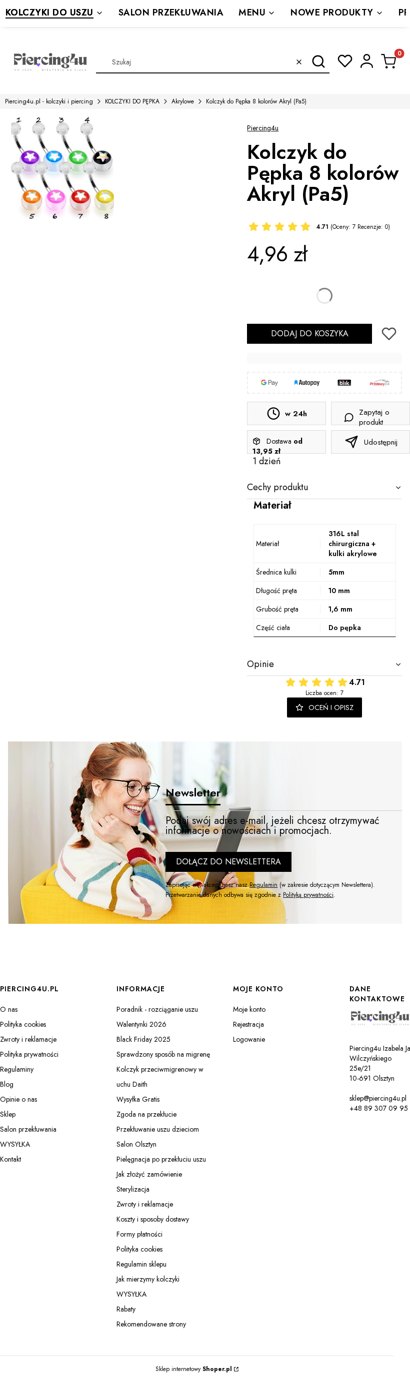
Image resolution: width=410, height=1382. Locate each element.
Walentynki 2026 (141, 1024)
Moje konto (249, 1009)
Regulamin (264, 884)
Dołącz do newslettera (228, 861)
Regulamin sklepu (141, 1264)
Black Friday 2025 (143, 1039)
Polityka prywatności (29, 1054)
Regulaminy (17, 1069)
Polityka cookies (23, 1024)
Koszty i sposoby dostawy (152, 1219)
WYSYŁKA (15, 1144)
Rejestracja (248, 1024)
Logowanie (249, 1039)
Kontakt (10, 1159)
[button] (318, 61)
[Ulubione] (345, 60)
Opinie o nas (18, 1099)
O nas (9, 1009)
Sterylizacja (133, 1189)
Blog (7, 1084)
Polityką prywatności (308, 894)
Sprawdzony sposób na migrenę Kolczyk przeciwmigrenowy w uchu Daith (163, 1069)
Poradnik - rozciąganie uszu (157, 1009)
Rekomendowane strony (151, 1324)
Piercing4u (262, 128)
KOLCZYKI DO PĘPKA (132, 101)
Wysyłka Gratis (138, 1099)
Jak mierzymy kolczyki (148, 1279)
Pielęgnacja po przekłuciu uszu (161, 1159)
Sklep (8, 1114)
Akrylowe (183, 101)
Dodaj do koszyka (309, 333)
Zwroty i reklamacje (28, 1039)
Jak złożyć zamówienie (149, 1174)
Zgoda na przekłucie (146, 1114)
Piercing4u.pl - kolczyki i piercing (49, 101)
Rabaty (126, 1309)
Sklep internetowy (194, 1369)
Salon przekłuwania (28, 1129)
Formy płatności (139, 1234)
